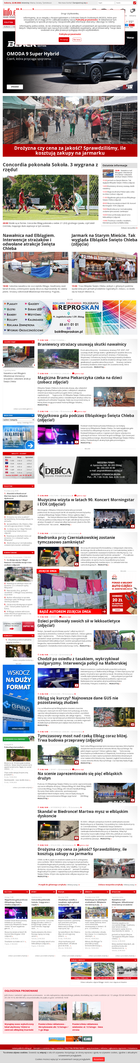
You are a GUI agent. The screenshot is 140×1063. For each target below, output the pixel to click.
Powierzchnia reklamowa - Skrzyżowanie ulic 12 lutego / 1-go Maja (53, 1027)
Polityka (8, 22)
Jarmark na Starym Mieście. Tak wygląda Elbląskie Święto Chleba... (123, 936)
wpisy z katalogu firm (25, 422)
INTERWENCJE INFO (58, 533)
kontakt (36, 1048)
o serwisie (45, 1048)
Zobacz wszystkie (128, 228)
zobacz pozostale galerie (23, 409)
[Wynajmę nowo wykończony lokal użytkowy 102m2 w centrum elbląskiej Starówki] (19, 1010)
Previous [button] (3, 365)
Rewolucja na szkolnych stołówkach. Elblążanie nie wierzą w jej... (96, 902)
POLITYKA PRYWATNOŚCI (75, 1048)
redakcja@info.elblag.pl (21, 1048)
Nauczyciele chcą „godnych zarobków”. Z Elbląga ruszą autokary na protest (18, 592)
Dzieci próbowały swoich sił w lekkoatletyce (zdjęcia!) (116, 216)
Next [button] (34, 365)
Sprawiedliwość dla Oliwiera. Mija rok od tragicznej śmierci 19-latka (18, 525)
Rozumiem (98, 1059)
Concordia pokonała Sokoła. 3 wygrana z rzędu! (50, 167)
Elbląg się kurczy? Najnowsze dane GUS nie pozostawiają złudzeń (78, 700)
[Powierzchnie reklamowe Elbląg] (18, 449)
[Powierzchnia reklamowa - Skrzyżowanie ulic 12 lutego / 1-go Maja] (53, 1010)
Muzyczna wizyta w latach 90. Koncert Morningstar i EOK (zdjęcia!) (119, 204)
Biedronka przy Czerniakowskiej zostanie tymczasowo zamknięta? (117, 210)
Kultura (7, 27)
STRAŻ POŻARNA (57, 340)
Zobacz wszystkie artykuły (117, 884)
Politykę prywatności (87, 19)
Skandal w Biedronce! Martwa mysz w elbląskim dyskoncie (15, 496)
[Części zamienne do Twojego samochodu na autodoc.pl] (74, 1041)
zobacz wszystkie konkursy (23, 660)
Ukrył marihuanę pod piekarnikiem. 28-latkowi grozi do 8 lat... (67, 943)
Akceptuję (64, 40)
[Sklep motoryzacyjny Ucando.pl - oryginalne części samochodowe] (87, 1041)
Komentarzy (68, 411)
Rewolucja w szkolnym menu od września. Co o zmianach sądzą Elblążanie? (17, 538)
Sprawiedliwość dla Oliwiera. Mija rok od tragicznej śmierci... (69, 934)
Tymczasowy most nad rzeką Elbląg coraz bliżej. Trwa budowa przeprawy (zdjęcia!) (83, 738)
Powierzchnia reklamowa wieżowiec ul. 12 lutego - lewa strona (87, 1027)
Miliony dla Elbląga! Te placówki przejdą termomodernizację (93, 943)
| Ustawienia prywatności (132, 1049)
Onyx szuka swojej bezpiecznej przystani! (16, 773)
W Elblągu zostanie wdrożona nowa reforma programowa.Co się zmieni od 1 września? (17, 613)
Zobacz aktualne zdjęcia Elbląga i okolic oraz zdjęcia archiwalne (104, 982)
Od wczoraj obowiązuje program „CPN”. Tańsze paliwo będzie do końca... (18, 606)
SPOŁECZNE (55, 694)
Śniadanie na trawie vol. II (15, 941)
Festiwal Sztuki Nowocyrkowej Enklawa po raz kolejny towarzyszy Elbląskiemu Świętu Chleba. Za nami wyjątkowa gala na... (16, 924)
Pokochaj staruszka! (14, 747)
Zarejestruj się (80, 3)
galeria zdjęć (79, 373)
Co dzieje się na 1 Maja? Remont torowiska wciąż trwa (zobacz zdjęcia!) (17, 531)
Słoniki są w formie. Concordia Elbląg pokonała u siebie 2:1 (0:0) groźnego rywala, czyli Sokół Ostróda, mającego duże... (42, 924)
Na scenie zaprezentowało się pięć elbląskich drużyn (80, 775)
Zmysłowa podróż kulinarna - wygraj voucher (18, 640)
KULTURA (54, 411)
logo (53, 1048)
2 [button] (63, 140)
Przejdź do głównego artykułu (59, 884)
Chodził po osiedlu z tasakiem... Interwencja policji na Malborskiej (117, 221)
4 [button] (72, 140)
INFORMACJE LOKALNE (60, 373)
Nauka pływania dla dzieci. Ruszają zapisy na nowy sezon (41, 934)
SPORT (53, 617)
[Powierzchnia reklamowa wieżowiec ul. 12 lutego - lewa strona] (86, 1010)
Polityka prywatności (70, 34)
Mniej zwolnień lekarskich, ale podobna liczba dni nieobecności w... (123, 946)
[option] (70, 126)
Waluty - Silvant (19, 454)
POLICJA (54, 655)
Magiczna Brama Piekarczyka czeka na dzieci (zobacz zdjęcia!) (118, 193)
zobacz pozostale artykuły (22, 787)
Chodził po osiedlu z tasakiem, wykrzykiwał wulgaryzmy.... (68, 902)
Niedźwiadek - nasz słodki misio (17, 780)
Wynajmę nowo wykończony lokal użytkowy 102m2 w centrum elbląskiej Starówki (19, 1027)
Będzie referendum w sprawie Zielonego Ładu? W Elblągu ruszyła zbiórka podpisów (17, 599)
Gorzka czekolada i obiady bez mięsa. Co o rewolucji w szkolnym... (96, 934)
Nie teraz (77, 40)
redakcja (59, 1048)
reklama (103, 1048)
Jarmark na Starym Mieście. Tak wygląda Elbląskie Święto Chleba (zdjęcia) (119, 181)
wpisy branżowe (92, 1048)
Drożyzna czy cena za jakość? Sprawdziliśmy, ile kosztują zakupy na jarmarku (18, 519)
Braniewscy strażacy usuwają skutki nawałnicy (118, 187)
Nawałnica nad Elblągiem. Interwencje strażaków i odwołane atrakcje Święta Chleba (70, 150)
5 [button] (76, 140)
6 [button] (80, 140)
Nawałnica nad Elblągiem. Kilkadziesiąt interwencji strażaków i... (123, 903)
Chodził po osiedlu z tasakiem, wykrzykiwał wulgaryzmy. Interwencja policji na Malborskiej (82, 661)
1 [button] (59, 140)
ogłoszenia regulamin (117, 1048)
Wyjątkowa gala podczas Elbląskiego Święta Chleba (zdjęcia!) (119, 198)
